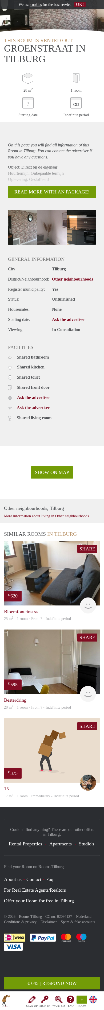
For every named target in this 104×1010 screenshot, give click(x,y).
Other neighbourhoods (72, 279)
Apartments (60, 843)
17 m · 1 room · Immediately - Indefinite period (41, 796)
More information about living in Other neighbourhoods (46, 516)
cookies (36, 5)
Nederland (83, 917)
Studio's (86, 843)
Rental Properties (25, 843)
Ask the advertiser (68, 319)
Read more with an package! (52, 192)
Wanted (58, 1005)
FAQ (71, 1005)
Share (87, 548)
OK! (80, 4)
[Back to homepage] (6, 1002)
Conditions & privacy (20, 922)
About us (13, 879)
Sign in (44, 1005)
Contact (33, 879)
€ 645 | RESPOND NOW (52, 983)
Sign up (32, 1005)
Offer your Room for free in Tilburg (39, 900)
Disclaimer (49, 922)
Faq (49, 879)
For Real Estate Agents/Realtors (35, 890)
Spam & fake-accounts (78, 922)
